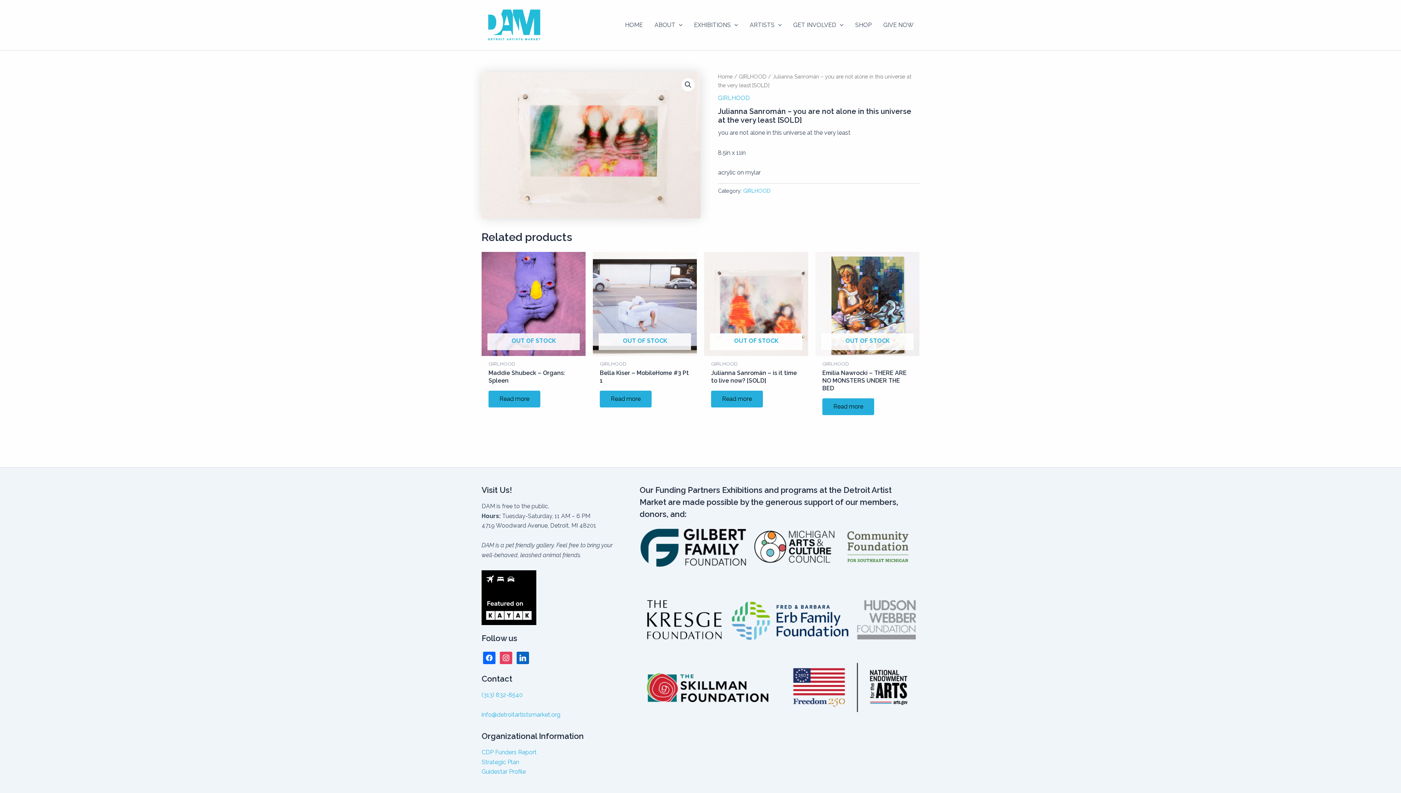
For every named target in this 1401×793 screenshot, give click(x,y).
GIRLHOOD (753, 76)
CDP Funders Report (509, 752)
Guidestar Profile (504, 771)
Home (725, 76)
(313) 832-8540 (502, 695)
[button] (679, 25)
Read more (514, 398)
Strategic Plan (500, 762)
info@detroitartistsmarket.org (521, 714)
